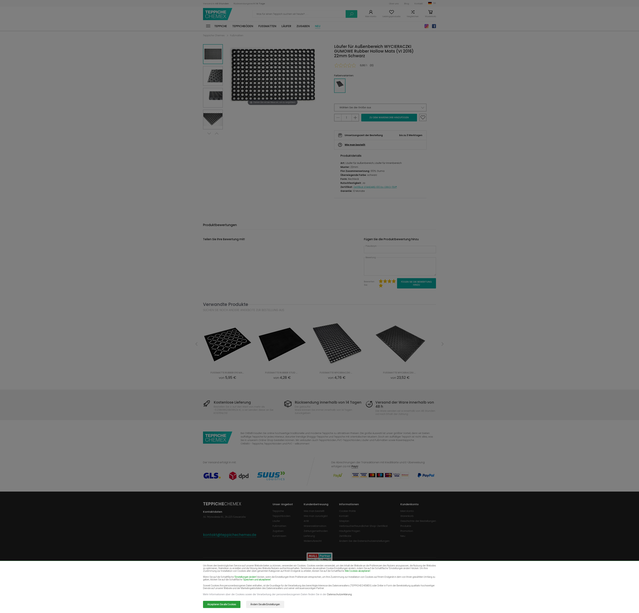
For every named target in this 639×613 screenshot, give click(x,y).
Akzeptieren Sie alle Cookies (221, 604)
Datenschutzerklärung (339, 594)
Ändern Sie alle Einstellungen (265, 604)
